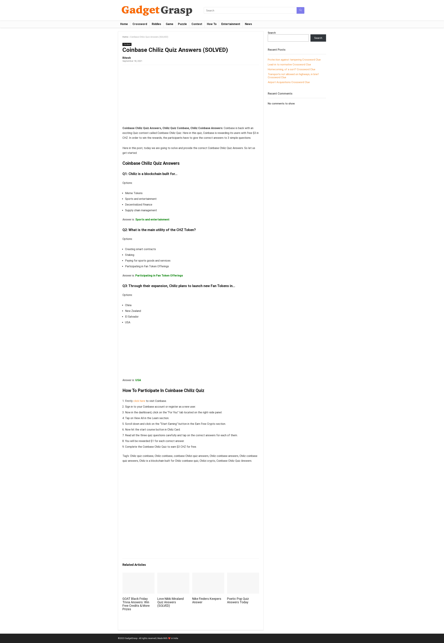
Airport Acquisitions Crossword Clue (289, 82)
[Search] (300, 10)
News (248, 24)
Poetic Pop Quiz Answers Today (238, 600)
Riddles (156, 24)
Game (169, 24)
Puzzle (182, 24)
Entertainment (230, 24)
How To (212, 24)
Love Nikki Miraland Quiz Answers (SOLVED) (170, 602)
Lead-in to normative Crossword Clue (289, 64)
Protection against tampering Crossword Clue (294, 59)
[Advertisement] (190, 94)
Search (272, 32)
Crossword (140, 24)
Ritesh (126, 57)
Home (124, 24)
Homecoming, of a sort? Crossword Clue (291, 69)
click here (139, 401)
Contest (196, 24)
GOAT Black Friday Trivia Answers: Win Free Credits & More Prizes (136, 604)
